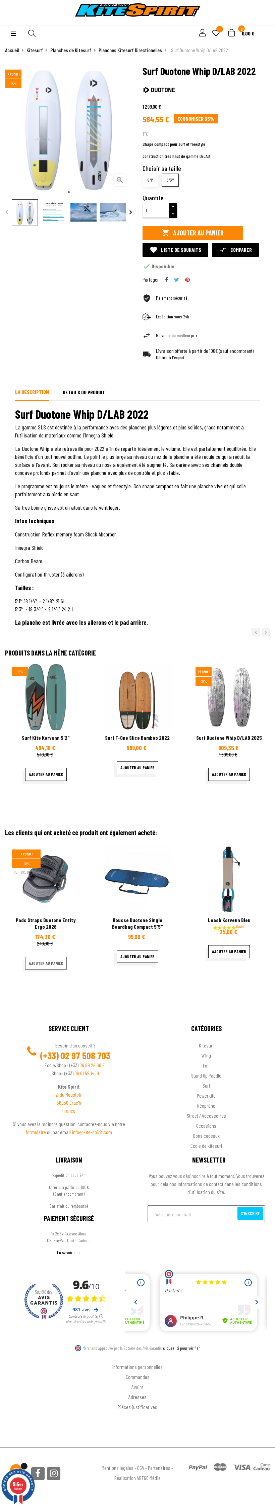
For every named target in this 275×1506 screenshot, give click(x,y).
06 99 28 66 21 (92, 1065)
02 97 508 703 (85, 1055)
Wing (206, 1055)
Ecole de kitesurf (206, 1145)
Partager (166, 279)
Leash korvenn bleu (229, 920)
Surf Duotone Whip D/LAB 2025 (229, 737)
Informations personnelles (137, 1367)
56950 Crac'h (69, 1102)
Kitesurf (206, 1045)
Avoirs (137, 1387)
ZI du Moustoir (69, 1094)
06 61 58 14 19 (86, 1073)
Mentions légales (117, 1468)
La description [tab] (32, 392)
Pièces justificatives (137, 1407)
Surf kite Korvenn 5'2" (46, 737)
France (68, 1110)
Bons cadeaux (206, 1135)
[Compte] (262, 21)
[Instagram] (53, 1473)
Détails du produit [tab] (84, 392)
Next (130, 212)
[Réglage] (201, 33)
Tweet (176, 279)
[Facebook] (38, 1473)
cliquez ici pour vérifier (181, 1348)
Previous (6, 212)
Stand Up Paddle (206, 1075)
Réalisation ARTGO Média (137, 1478)
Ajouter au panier (193, 233)
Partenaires (159, 1468)
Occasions (206, 1125)
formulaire (36, 1132)
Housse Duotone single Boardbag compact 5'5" (137, 923)
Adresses (137, 1397)
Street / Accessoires (206, 1115)
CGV (140, 1468)
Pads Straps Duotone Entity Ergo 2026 (46, 923)
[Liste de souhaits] (216, 33)
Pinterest (187, 279)
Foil (206, 1065)
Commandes (138, 1377)
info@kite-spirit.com (92, 1132)
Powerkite (206, 1095)
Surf (206, 1085)
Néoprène (206, 1105)
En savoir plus (68, 1252)
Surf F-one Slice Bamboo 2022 (137, 737)
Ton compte (138, 1356)
